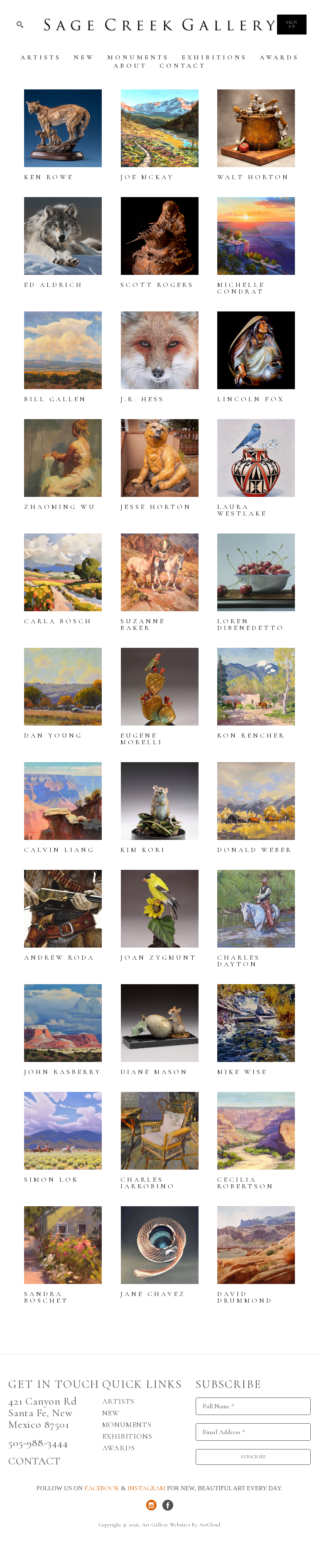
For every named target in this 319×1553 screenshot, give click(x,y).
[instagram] (151, 1505)
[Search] (20, 24)
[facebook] (167, 1505)
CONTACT (34, 1460)
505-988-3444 (38, 1442)
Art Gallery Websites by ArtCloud (181, 1525)
